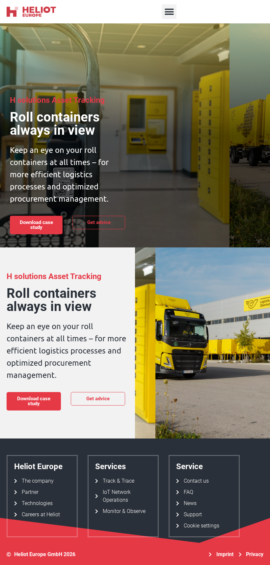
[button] (169, 11)
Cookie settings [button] (201, 526)
